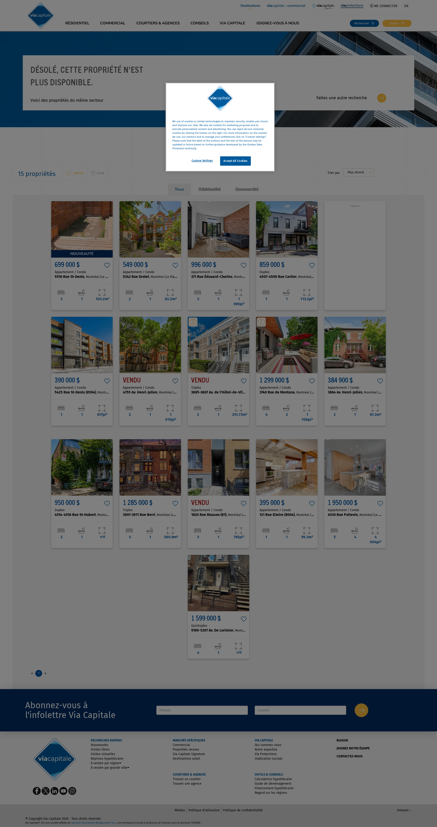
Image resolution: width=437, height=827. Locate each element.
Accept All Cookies (235, 160)
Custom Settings (202, 160)
